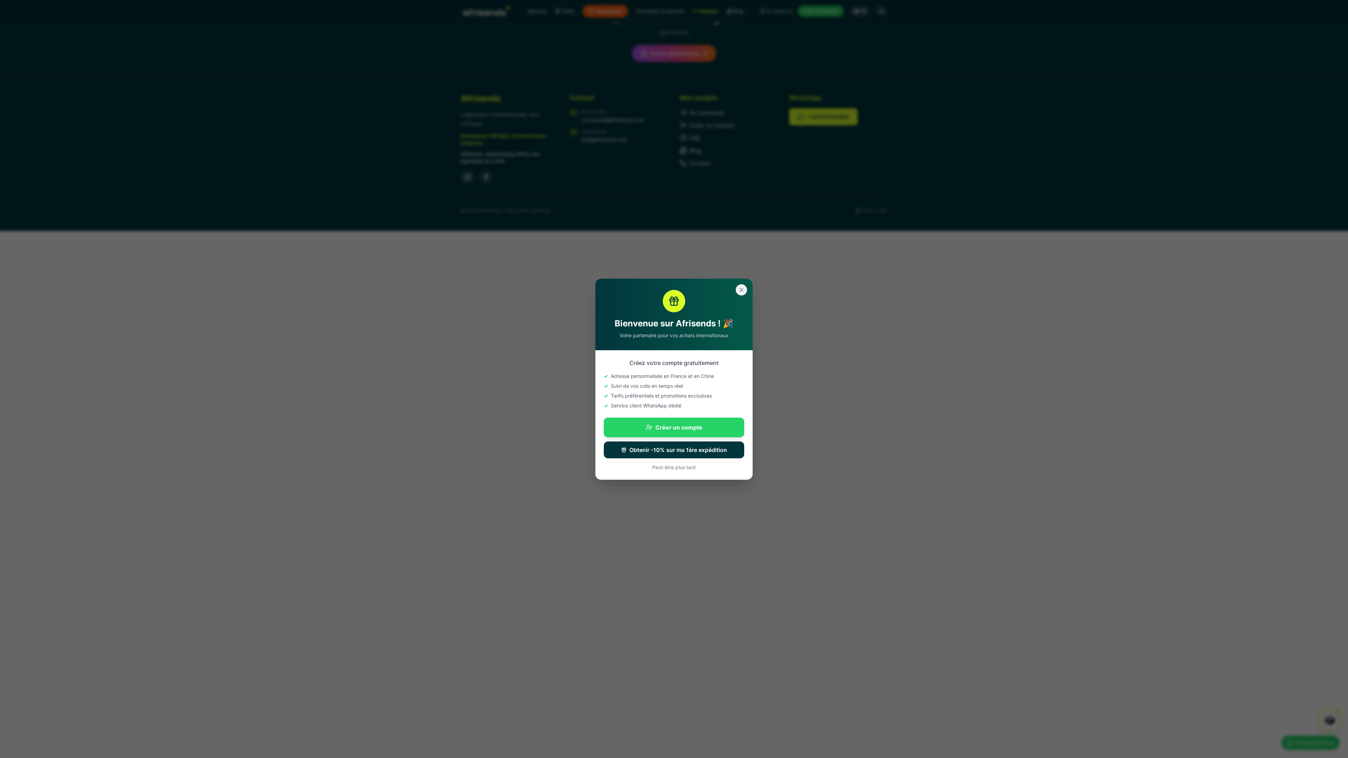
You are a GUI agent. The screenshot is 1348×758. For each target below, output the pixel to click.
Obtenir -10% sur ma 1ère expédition (678, 449)
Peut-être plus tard (674, 467)
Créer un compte (678, 427)
